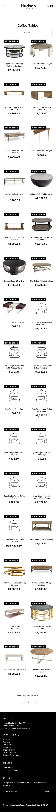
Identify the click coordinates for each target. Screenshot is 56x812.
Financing (6, 742)
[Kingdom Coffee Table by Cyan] (41, 612)
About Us (6, 739)
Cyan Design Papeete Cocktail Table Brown (41, 497)
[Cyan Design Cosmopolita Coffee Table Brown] (41, 352)
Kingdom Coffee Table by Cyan (41, 627)
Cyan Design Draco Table (14, 409)
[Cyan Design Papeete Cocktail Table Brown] (41, 482)
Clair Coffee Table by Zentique (41, 281)
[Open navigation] (4, 6)
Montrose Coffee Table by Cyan (41, 671)
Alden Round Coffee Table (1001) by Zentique (14, 65)
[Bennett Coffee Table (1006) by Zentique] (41, 223)
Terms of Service (9, 752)
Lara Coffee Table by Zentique (14, 670)
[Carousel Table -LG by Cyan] (14, 267)
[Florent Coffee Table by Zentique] (14, 612)
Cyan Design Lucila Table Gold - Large (41, 454)
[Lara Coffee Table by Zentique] (14, 656)
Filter (28, 33)
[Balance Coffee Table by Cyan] (41, 180)
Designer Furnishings (11, 755)
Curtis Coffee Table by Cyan (14, 322)
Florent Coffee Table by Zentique (14, 627)
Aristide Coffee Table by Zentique (14, 108)
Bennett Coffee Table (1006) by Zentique (41, 239)
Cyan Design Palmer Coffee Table (14, 497)
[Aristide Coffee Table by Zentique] (14, 93)
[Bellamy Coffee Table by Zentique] (14, 223)
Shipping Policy (9, 750)
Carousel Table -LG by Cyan (14, 281)
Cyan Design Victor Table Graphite (14, 541)
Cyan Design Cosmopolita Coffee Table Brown (42, 367)
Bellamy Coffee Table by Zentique (14, 239)
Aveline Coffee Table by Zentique (14, 195)
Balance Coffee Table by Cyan (41, 194)
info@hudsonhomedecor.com (19, 728)
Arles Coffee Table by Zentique (14, 152)
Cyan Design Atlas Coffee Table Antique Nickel (14, 367)
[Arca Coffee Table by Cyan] (41, 50)
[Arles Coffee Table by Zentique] (14, 136)
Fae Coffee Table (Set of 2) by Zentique (14, 584)
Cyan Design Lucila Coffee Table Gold (14, 454)
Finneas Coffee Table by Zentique (41, 584)
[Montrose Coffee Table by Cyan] (41, 656)
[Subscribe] (46, 791)
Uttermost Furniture (10, 770)
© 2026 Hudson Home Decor (14, 805)
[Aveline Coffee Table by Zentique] (14, 180)
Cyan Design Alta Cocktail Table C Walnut (42, 323)
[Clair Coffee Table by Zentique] (41, 267)
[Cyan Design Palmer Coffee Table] (14, 482)
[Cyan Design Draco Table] (14, 395)
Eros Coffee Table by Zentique (41, 539)
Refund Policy (8, 747)
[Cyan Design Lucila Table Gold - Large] (41, 438)
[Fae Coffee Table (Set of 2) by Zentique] (14, 569)
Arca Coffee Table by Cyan (42, 64)
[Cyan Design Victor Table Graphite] (14, 525)
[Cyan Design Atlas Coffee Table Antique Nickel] (14, 352)
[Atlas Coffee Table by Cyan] (41, 136)
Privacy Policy (8, 745)
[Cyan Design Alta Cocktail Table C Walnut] (41, 308)
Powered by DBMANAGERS (37, 805)
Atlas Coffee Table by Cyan (41, 151)
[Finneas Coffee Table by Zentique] (41, 569)
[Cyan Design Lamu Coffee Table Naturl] (41, 395)
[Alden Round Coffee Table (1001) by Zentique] (14, 50)
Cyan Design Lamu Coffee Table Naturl (42, 410)
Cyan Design (8, 768)
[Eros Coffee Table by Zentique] (41, 525)
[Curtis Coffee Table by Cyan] (14, 308)
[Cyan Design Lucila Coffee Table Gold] (14, 438)
